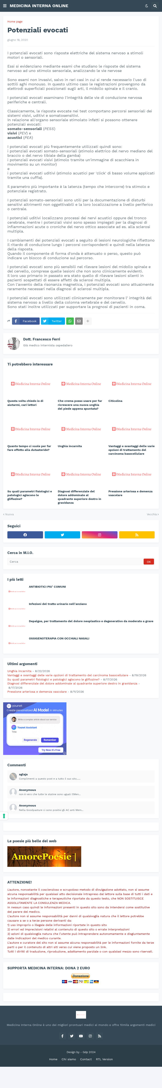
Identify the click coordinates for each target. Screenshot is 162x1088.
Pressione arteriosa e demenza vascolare (130, 493)
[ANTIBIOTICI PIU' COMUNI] (16, 591)
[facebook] (25, 534)
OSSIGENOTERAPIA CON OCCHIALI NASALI (59, 638)
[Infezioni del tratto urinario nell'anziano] (16, 608)
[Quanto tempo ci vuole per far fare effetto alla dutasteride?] (30, 428)
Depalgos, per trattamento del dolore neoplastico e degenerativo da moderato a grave (91, 621)
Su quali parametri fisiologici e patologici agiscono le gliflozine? (29, 495)
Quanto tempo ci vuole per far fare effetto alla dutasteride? (29, 448)
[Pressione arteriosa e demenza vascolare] (131, 473)
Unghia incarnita (70, 446)
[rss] (137, 534)
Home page (15, 21)
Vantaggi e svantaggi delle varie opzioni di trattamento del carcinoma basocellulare (131, 449)
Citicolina (115, 401)
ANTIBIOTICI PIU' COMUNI (47, 586)
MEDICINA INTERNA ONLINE (39, 5)
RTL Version (104, 1059)
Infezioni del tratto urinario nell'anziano (58, 604)
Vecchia (152, 514)
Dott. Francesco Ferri (41, 339)
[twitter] (62, 534)
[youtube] (81, 1036)
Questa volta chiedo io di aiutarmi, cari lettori (25, 402)
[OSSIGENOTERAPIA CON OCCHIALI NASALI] (16, 643)
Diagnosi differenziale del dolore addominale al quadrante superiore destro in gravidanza (79, 497)
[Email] (79, 321)
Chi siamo (69, 1059)
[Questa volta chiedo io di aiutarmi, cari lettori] (30, 383)
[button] (5, 6)
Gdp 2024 (89, 1052)
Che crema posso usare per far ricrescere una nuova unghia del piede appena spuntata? (80, 404)
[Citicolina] (131, 383)
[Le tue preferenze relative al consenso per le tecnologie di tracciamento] (4, 816)
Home (53, 1059)
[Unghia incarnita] (81, 428)
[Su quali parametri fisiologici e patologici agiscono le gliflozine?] (30, 473)
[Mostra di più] (88, 321)
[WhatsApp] (70, 321)
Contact (86, 1059)
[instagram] (99, 534)
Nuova (9, 514)
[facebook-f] (62, 1036)
